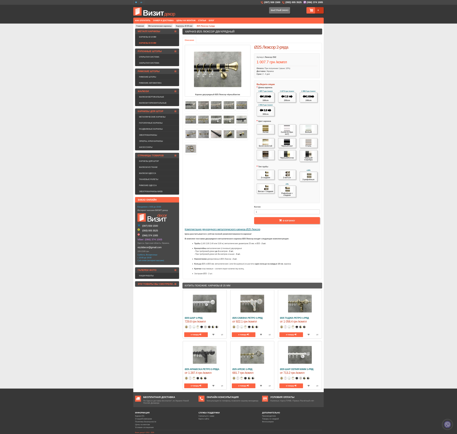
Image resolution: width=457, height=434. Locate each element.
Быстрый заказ (279, 10)
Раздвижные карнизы (151, 129)
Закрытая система (149, 63)
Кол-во (257, 207)
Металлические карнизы (152, 117)
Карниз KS (139, 416)
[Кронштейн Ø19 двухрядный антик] (203, 134)
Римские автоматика (150, 83)
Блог (211, 20)
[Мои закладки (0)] (136, 2)
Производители (269, 416)
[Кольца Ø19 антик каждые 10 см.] (191, 149)
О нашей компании (143, 419)
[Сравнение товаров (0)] (141, 2)
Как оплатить (142, 20)
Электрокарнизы (148, 135)
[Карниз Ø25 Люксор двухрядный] (191, 105)
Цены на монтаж (142, 425)
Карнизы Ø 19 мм (147, 37)
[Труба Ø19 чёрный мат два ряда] (216, 134)
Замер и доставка (163, 20)
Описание (189, 40)
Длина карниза (265, 87)
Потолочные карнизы (150, 123)
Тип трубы (263, 167)
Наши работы (146, 276)
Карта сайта (204, 419)
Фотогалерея (268, 422)
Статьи (202, 20)
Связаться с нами (206, 416)
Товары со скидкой (270, 419)
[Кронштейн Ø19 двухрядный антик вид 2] (191, 134)
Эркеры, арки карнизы (151, 141)
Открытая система (149, 57)
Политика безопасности (145, 422)
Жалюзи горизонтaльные (153, 103)
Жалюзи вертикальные (151, 97)
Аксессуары (145, 147)
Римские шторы (147, 77)
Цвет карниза (264, 121)
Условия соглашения (144, 427)
